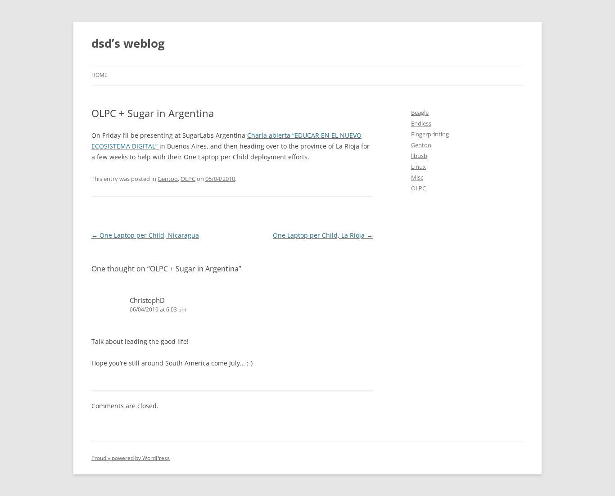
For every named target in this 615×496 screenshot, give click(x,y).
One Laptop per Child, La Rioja (323, 235)
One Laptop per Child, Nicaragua (145, 235)
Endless (421, 123)
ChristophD (147, 300)
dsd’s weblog (128, 43)
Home (99, 75)
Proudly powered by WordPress (130, 458)
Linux (418, 166)
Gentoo (168, 179)
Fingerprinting (430, 134)
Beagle (420, 112)
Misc (417, 177)
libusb (419, 156)
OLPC (188, 179)
